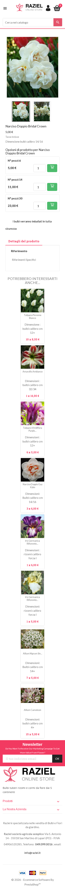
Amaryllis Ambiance (33, 371)
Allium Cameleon (32, 710)
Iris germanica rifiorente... (32, 542)
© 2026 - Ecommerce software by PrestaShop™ (32, 882)
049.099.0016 (44, 844)
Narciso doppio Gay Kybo (32, 486)
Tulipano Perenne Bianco (32, 316)
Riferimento (19, 251)
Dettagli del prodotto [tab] (23, 241)
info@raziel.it (32, 852)
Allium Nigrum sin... (32, 653)
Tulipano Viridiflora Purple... (32, 429)
